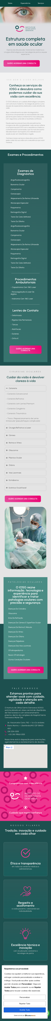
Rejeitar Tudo (24, 1003)
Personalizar (25, 997)
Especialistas (25, 3)
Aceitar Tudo (25, 1010)
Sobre (10, 3)
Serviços (41, 3)
